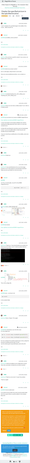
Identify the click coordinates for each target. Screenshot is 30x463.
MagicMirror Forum (10, 1)
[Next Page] (18, 435)
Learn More (17, 447)
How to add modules (4, 44)
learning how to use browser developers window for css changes (12, 47)
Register (4, 430)
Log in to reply (25, 18)
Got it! (15, 450)
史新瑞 (5, 23)
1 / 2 (15, 435)
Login (9, 430)
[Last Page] (21, 435)
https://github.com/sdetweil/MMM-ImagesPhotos (12, 120)
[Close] (27, 412)
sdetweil (5, 35)
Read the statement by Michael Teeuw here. (15, 7)
